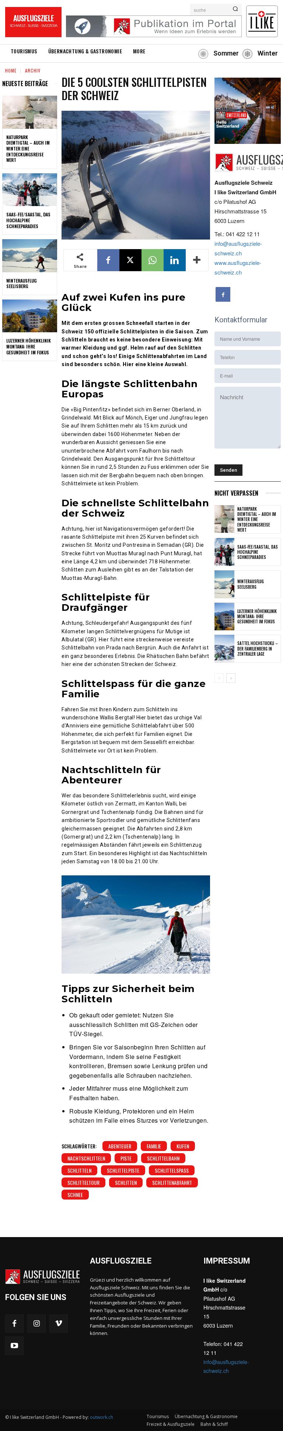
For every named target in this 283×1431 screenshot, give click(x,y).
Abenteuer (119, 1146)
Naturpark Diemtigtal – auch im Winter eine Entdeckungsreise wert (28, 148)
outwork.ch (101, 1417)
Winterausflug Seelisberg (21, 283)
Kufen (183, 1146)
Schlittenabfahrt (172, 1182)
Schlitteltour (83, 1182)
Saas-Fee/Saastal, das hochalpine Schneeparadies (28, 220)
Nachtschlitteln (86, 1158)
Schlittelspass (172, 1170)
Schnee (75, 1194)
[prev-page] (219, 678)
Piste (126, 1158)
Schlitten (126, 1182)
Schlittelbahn (163, 1158)
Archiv (33, 70)
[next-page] (230, 678)
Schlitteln (79, 1170)
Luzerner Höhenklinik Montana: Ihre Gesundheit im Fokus (28, 346)
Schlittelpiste (123, 1170)
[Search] (235, 9)
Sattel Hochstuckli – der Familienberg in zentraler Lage (257, 648)
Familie (154, 1146)
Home (11, 70)
